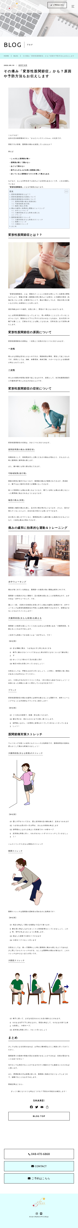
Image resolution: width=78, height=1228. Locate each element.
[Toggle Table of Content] (65, 191)
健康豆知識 (22, 65)
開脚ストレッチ (21, 222)
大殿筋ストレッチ (21, 224)
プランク (18, 215)
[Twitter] (36, 1107)
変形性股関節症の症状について (23, 199)
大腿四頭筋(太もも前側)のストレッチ (29, 219)
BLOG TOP (39, 1116)
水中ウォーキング (21, 210)
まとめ (14, 226)
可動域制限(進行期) (22, 204)
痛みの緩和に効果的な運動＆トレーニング (28, 208)
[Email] (41, 1107)
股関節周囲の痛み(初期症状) (25, 201)
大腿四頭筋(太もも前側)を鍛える (27, 212)
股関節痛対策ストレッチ (21, 217)
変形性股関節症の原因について (23, 197)
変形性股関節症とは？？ (21, 194)
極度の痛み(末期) (21, 206)
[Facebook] (31, 1107)
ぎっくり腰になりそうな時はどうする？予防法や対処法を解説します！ (39, 1091)
